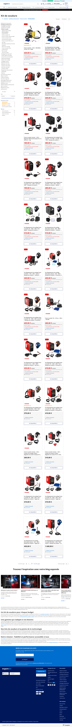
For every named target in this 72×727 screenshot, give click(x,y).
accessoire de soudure (45, 614)
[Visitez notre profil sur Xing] (54, 685)
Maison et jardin (4, 76)
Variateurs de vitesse (5, 65)
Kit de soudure (5, 32)
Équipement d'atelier (5, 27)
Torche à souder (5, 52)
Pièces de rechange (6, 46)
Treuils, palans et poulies (6, 55)
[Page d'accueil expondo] (2, 18)
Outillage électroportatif (6, 54)
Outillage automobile (5, 26)
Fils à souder (4, 51)
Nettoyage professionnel (6, 80)
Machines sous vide (5, 64)
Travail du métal (4, 68)
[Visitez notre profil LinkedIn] (52, 685)
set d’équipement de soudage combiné (27, 616)
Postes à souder (4, 29)
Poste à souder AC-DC (6, 38)
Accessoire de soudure (6, 39)
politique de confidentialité (38, 663)
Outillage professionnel (6, 24)
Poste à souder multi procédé (8, 36)
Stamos (4, 638)
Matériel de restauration (6, 23)
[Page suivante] (32, 564)
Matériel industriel (5, 62)
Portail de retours (41, 675)
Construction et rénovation (7, 57)
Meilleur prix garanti (29, 57)
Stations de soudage (5, 59)
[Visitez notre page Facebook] (50, 685)
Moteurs (3, 73)
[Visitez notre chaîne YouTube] (48, 685)
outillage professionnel (53, 642)
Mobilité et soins (4, 83)
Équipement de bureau (6, 81)
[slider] (1, 98)
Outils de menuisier (5, 67)
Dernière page (37, 563)
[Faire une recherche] (38, 4)
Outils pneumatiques (5, 58)
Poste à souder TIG (6, 35)
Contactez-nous (41, 671)
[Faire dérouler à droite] (69, 9)
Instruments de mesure (6, 74)
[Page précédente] (26, 564)
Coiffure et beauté (5, 77)
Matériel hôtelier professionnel (7, 84)
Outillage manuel (5, 61)
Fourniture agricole (5, 78)
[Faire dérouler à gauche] (2, 9)
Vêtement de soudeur (6, 30)
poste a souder (4, 624)
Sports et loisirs (4, 86)
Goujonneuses (5, 33)
